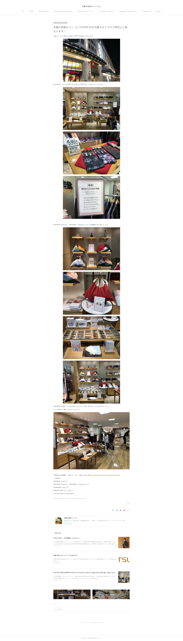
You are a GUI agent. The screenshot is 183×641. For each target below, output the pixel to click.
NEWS (31, 11)
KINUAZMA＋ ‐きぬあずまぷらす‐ (128, 11)
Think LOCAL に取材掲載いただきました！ (67, 538)
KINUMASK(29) (72, 498)
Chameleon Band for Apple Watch (63, 11)
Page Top (91, 630)
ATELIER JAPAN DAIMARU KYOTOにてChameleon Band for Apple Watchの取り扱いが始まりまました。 (86, 572)
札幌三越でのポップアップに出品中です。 (66, 555)
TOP (23, 11)
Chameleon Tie (147, 11)
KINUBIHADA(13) (64, 498)
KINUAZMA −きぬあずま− (107, 11)
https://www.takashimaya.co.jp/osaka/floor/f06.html (104, 475)
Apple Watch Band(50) (81, 498)
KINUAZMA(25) (56, 498)
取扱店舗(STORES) (44, 11)
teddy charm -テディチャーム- (86, 11)
